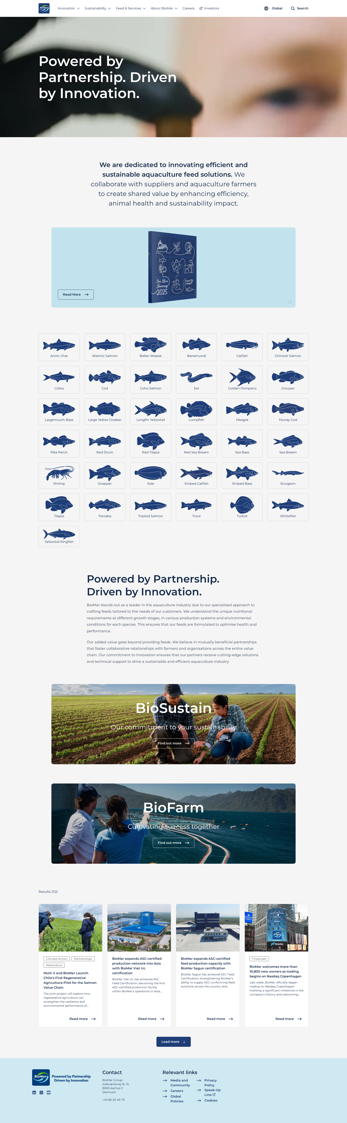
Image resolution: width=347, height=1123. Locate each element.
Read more (78, 1019)
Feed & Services (128, 8)
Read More (72, 294)
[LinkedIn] (34, 1093)
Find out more (169, 743)
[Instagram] (41, 1093)
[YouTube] (49, 1093)
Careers (189, 8)
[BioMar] (44, 8)
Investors (211, 8)
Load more (170, 1042)
